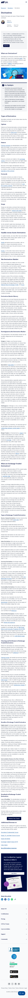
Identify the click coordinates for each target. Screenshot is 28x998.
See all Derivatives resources (9, 848)
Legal (25, 988)
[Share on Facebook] (5, 900)
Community (4, 939)
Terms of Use (12, 988)
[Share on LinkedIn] (2, 900)
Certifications (5, 914)
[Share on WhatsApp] (12, 900)
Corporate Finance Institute (4, 2)
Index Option (4, 845)
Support (3, 934)
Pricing (3, 919)
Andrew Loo (9, 22)
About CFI (3, 909)
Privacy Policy (4, 988)
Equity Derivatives (5, 838)
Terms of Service (19, 988)
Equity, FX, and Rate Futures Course (10, 835)
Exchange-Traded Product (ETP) (9, 841)
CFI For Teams (5, 924)
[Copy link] (15, 900)
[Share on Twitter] (9, 900)
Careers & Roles (5, 929)
